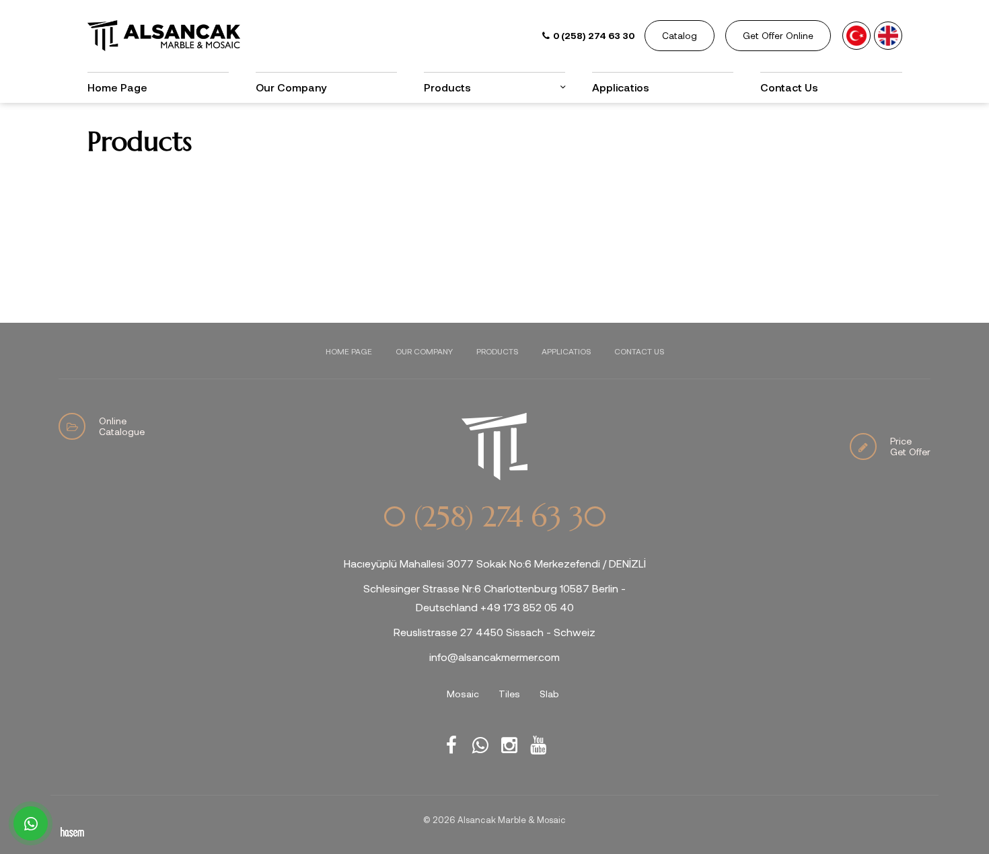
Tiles (509, 693)
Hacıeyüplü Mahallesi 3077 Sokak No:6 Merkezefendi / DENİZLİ (495, 563)
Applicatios (620, 87)
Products (497, 351)
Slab (549, 693)
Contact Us (789, 87)
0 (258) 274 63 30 (494, 517)
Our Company (291, 87)
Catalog (679, 35)
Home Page (117, 87)
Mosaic (463, 693)
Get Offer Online (778, 35)
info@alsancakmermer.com (494, 656)
